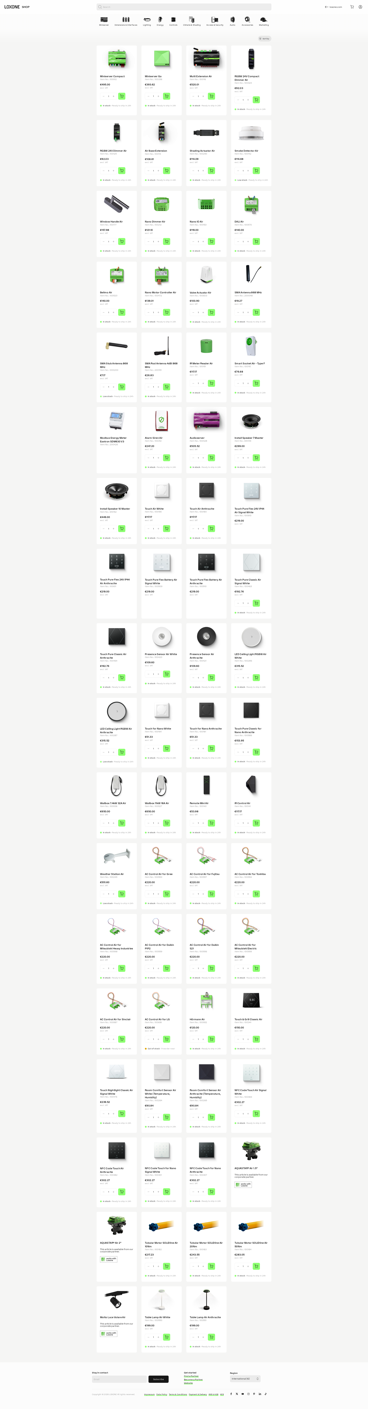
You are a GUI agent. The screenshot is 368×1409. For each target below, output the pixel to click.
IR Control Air (242, 803)
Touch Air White (154, 508)
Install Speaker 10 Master (115, 508)
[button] (264, 38)
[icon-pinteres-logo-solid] (254, 1396)
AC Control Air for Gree (158, 874)
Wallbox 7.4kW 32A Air (113, 803)
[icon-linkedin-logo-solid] (260, 1396)
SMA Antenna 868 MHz (248, 292)
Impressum (149, 1394)
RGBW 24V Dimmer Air (113, 150)
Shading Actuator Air (202, 150)
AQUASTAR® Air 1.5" (246, 1168)
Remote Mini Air (199, 803)
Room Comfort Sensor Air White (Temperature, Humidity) (160, 1094)
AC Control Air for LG (157, 1019)
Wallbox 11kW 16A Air (157, 803)
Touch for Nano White (158, 728)
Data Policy (161, 1394)
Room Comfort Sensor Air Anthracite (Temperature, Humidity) (205, 1094)
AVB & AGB (213, 1394)
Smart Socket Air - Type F (250, 363)
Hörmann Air (197, 1019)
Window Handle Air (111, 221)
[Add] (121, 96)
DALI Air (239, 221)
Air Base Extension (156, 150)
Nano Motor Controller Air (160, 292)
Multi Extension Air (201, 76)
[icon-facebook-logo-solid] (231, 1396)
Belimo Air (106, 292)
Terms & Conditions (178, 1394)
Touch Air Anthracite (202, 508)
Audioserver (197, 437)
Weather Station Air (112, 874)
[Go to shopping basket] (352, 7)
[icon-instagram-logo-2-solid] (248, 1396)
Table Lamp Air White (157, 1317)
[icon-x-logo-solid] (237, 1396)
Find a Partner (191, 1376)
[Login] (360, 7)
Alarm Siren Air (154, 437)
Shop (25, 6)
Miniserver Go (153, 76)
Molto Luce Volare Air (113, 1317)
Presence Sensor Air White (161, 654)
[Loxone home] (12, 7)
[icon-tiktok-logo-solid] (265, 1396)
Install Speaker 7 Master (249, 437)
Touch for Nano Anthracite (206, 728)
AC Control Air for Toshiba (250, 874)
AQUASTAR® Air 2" (110, 1242)
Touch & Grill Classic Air (248, 1019)
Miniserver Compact (112, 76)
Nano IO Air (196, 221)
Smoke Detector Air (246, 150)
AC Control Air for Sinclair (115, 1019)
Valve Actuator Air (200, 292)
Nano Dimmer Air (155, 221)
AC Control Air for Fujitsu (205, 874)
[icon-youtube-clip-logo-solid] (242, 1396)
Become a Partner (193, 1379)
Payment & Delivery (198, 1394)
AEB (222, 1394)
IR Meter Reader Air (201, 363)
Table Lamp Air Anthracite (205, 1317)
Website (188, 1383)
